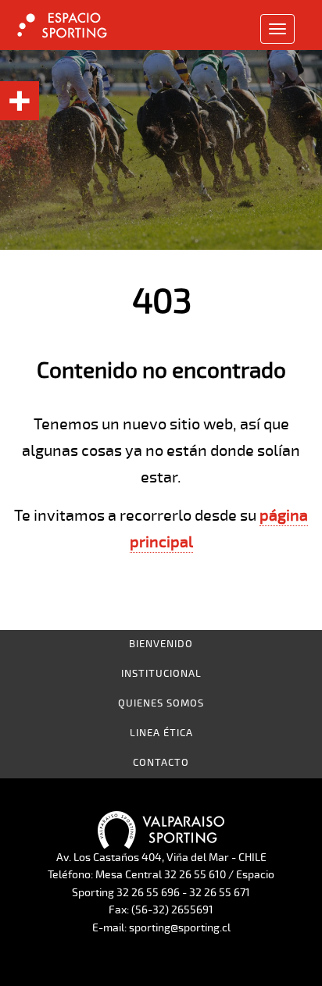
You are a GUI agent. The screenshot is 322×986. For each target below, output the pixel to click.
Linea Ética (161, 733)
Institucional (161, 673)
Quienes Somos (161, 703)
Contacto (161, 762)
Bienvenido (161, 644)
